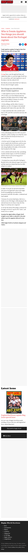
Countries (8, 28)
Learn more (16, 19)
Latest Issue (8, 388)
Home (2, 28)
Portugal (3, 74)
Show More (8, 436)
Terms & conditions (11, 547)
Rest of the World (15, 28)
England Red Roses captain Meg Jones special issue (13, 416)
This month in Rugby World (14, 428)
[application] (14, 124)
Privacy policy (18, 547)
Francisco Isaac (5, 44)
